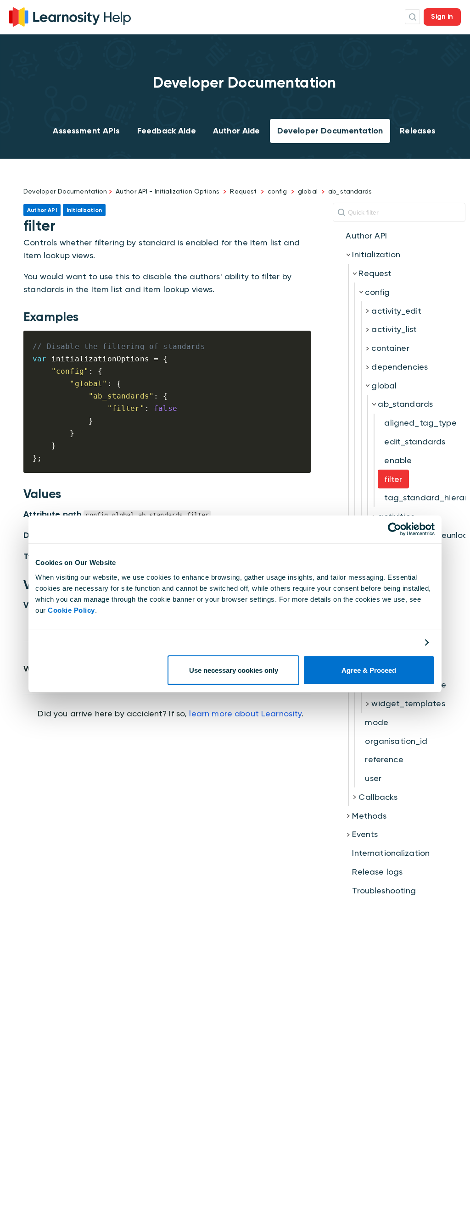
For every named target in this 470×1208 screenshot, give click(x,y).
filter (393, 479)
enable (398, 460)
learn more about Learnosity (245, 713)
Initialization (376, 254)
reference (384, 759)
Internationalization (391, 853)
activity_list (394, 329)
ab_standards (350, 191)
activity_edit (396, 311)
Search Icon (412, 16)
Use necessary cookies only (233, 670)
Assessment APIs (86, 131)
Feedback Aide (166, 131)
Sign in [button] (442, 16)
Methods (369, 815)
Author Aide (236, 131)
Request (243, 191)
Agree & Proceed (368, 670)
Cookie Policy (71, 610)
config (277, 191)
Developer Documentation (330, 131)
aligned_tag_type (420, 422)
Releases (418, 131)
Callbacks (377, 797)
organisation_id (396, 741)
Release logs (377, 871)
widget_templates (408, 703)
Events (365, 834)
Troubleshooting (384, 890)
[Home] (70, 16)
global (308, 191)
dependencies (399, 366)
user (373, 778)
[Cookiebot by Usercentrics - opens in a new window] (394, 529)
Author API (366, 235)
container (390, 348)
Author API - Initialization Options (167, 191)
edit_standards (414, 441)
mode (376, 722)
